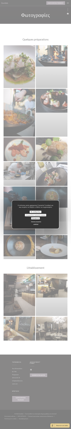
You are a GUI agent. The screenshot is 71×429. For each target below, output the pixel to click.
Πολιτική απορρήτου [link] (36, 221)
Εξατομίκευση (35, 218)
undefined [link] (35, 224)
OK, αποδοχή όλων (35, 211)
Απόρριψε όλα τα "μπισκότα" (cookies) (35, 215)
